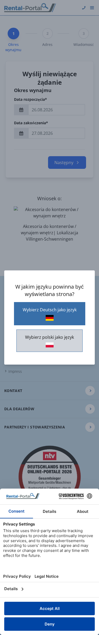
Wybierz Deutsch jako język (50, 310)
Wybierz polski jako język (49, 337)
